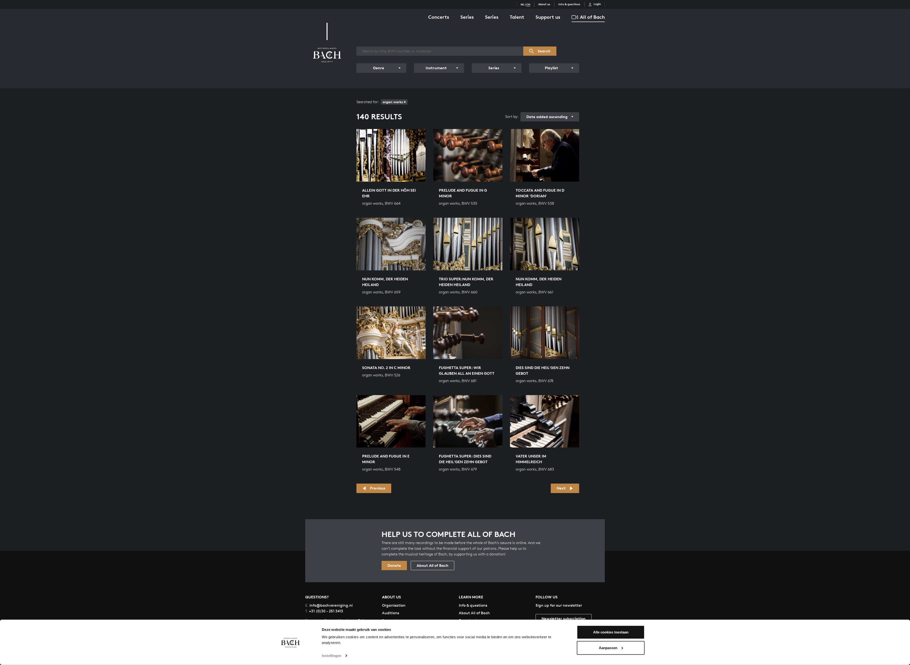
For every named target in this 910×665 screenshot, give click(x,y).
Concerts (438, 17)
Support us (548, 17)
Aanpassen (608, 648)
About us (544, 4)
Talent (517, 17)
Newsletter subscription (563, 618)
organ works (393, 102)
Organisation (393, 605)
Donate (394, 565)
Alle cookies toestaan (610, 632)
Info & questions (569, 4)
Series (467, 17)
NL (522, 4)
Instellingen (331, 656)
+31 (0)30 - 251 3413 (324, 611)
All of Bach (592, 17)
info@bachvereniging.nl (329, 605)
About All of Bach (432, 565)
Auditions (390, 613)
